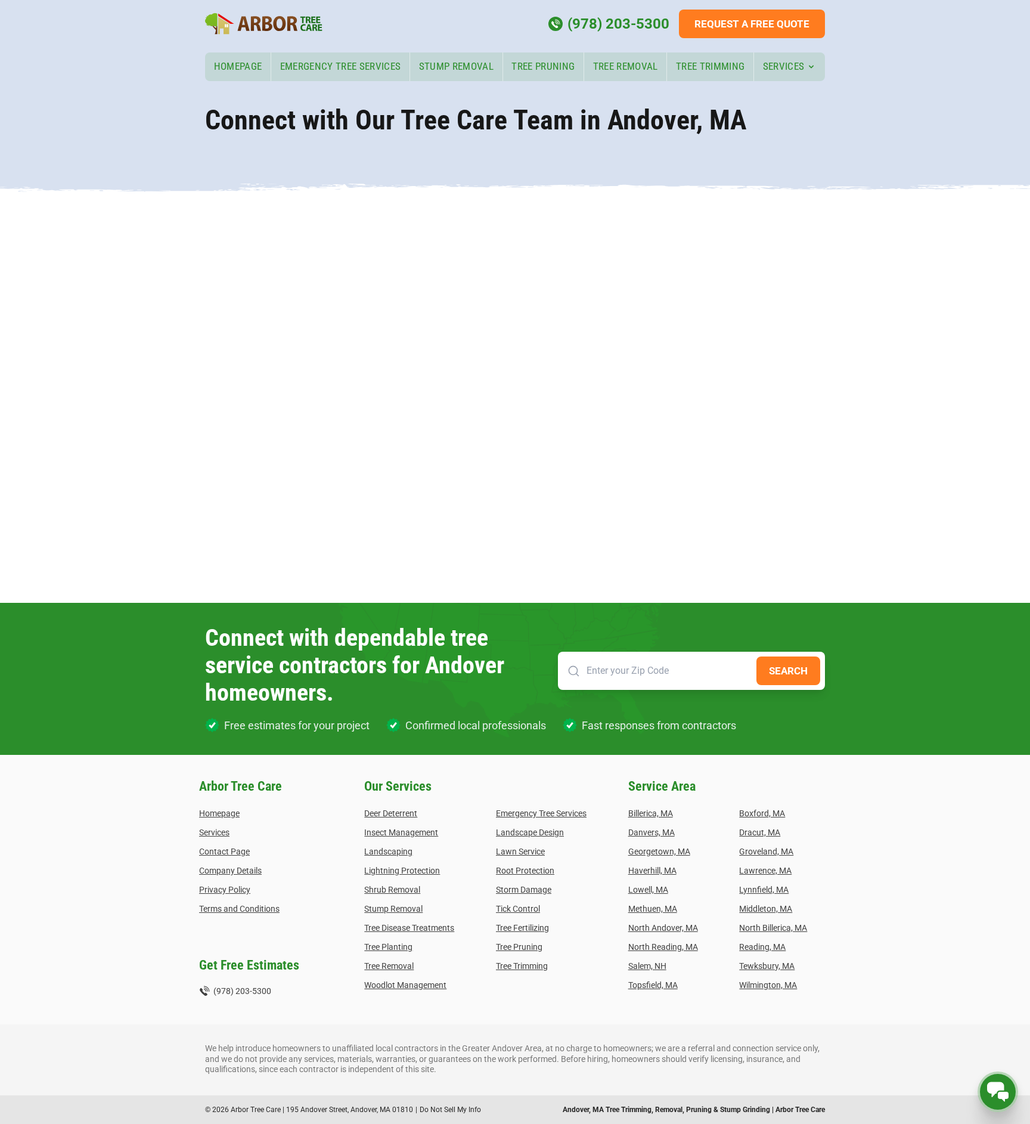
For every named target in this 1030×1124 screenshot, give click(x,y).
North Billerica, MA (773, 928)
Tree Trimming (710, 66)
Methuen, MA (652, 909)
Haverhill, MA (652, 870)
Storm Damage (523, 889)
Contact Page (224, 851)
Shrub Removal (392, 889)
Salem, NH (647, 966)
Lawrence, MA (765, 870)
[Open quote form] (998, 1092)
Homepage (238, 66)
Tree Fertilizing (522, 928)
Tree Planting (388, 947)
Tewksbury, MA (767, 966)
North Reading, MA (663, 947)
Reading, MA (762, 947)
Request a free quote (751, 24)
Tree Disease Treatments (409, 928)
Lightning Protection (402, 870)
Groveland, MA (766, 851)
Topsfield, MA (653, 985)
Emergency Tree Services (340, 66)
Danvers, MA (651, 832)
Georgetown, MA (659, 851)
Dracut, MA (759, 832)
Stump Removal (456, 66)
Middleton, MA (765, 909)
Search (788, 671)
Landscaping (388, 851)
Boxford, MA (762, 813)
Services (784, 66)
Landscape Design (530, 832)
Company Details (230, 870)
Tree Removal (625, 66)
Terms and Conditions (239, 909)
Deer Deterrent (390, 813)
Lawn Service (520, 851)
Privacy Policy (224, 889)
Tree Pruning (543, 66)
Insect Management (401, 832)
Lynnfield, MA (764, 889)
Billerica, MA (650, 813)
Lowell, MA (648, 889)
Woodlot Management (405, 985)
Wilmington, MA (768, 985)
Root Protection (525, 870)
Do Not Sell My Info (450, 1110)
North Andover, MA (663, 928)
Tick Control (518, 909)
